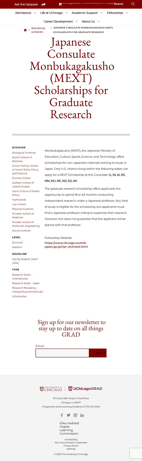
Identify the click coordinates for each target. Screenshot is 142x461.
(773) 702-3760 (91, 406)
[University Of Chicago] (51, 390)
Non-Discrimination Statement (71, 442)
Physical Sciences (22, 209)
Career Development (58, 21)
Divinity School (21, 178)
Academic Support (85, 13)
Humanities (19, 199)
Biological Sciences (24, 152)
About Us (88, 21)
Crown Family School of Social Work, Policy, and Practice (25, 169)
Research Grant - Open (25, 283)
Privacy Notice (71, 445)
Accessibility (71, 439)
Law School (19, 204)
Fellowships (115, 13)
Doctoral (17, 242)
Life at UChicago (51, 13)
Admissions (23, 13)
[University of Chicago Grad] (85, 390)
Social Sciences (21, 230)
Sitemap (71, 449)
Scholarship (19, 296)
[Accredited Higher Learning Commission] (71, 428)
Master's (17, 247)
